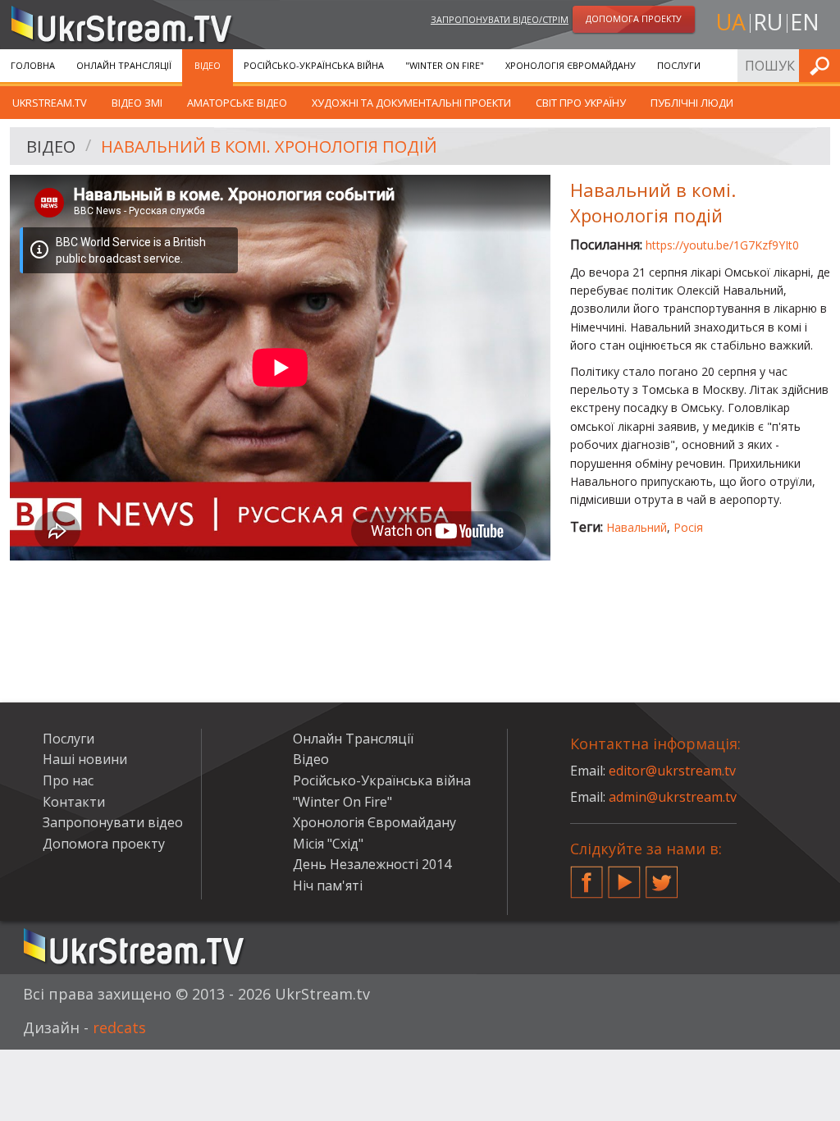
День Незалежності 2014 (372, 864)
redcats (119, 1027)
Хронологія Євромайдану (570, 65)
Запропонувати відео (113, 822)
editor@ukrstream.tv (672, 771)
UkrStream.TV (49, 102)
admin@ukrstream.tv (673, 797)
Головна (33, 65)
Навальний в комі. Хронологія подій (269, 146)
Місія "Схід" (328, 844)
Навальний (636, 527)
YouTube (624, 876)
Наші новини (85, 759)
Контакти (74, 802)
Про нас (68, 780)
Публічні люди (692, 102)
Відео (207, 65)
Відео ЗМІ (137, 102)
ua (731, 22)
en (804, 22)
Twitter (662, 876)
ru (768, 22)
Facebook (586, 876)
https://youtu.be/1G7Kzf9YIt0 (722, 245)
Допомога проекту (104, 844)
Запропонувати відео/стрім (499, 19)
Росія (688, 527)
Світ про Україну (581, 102)
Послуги (679, 65)
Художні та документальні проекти (411, 102)
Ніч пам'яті (328, 885)
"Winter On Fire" (444, 65)
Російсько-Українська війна (314, 65)
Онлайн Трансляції (123, 65)
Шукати (823, 65)
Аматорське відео (237, 102)
